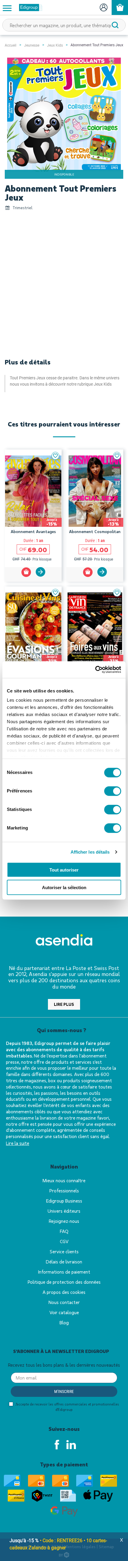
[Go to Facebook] (57, 1444)
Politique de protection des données (64, 1282)
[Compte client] (103, 7)
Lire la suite (17, 1143)
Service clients (64, 1251)
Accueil (10, 45)
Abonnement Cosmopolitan (95, 531)
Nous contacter (64, 1302)
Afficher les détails (90, 852)
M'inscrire (64, 1391)
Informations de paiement (64, 1271)
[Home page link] (28, 7)
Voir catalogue (64, 1312)
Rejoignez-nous (64, 1221)
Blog (64, 1322)
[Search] (115, 25)
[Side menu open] (7, 8)
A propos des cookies (64, 1292)
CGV (64, 1241)
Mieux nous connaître (64, 1180)
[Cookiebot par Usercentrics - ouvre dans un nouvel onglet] (95, 670)
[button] (55, 456)
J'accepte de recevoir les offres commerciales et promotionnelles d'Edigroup (67, 1406)
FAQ (64, 1231)
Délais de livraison (64, 1261)
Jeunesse (31, 45)
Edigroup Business (64, 1200)
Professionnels (64, 1190)
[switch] (112, 791)
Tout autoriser (64, 869)
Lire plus (64, 1004)
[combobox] (64, 25)
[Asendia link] (64, 941)
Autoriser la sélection (64, 887)
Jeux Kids (55, 45)
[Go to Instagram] (71, 1444)
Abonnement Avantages (33, 531)
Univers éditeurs (64, 1211)
